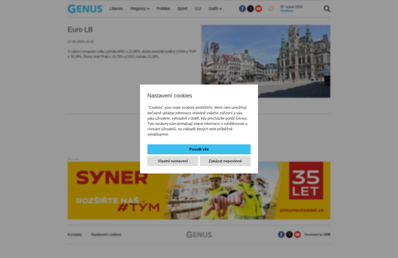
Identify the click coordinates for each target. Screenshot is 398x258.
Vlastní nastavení (173, 161)
